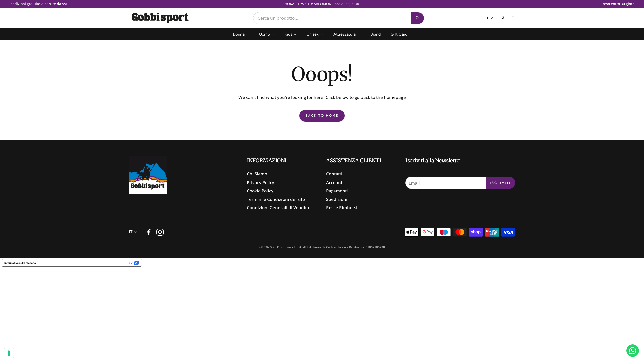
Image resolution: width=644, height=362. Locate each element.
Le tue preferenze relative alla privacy (84, 262)
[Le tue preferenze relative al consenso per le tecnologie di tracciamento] (9, 353)
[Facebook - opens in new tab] (148, 232)
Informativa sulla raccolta (20, 262)
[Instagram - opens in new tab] (160, 232)
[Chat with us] (632, 350)
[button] (338, 18)
